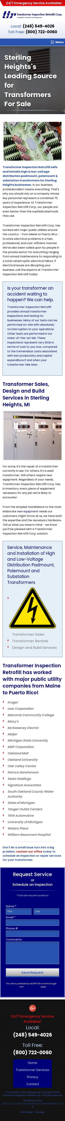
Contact (32, 1084)
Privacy (32, 1077)
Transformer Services (32, 1070)
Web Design (27, 1112)
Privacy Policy (12, 986)
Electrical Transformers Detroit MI (19, 1103)
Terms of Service (32, 986)
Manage (39, 1112)
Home (32, 1063)
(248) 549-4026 (38, 26)
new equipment (27, 511)
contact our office (29, 852)
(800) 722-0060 (41, 32)
